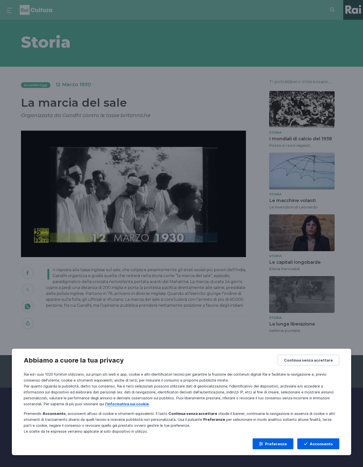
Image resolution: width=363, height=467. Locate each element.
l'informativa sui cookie (127, 404)
